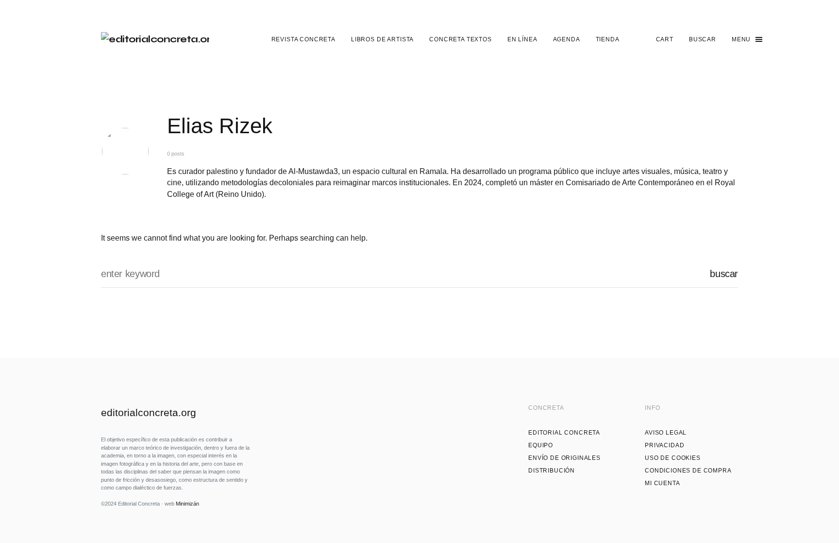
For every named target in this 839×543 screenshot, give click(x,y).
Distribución (551, 470)
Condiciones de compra (688, 470)
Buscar (724, 273)
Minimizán (187, 504)
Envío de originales (564, 458)
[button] (702, 39)
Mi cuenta (662, 483)
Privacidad (664, 445)
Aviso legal (666, 432)
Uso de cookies (673, 458)
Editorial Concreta (564, 432)
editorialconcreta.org (148, 412)
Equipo (540, 445)
